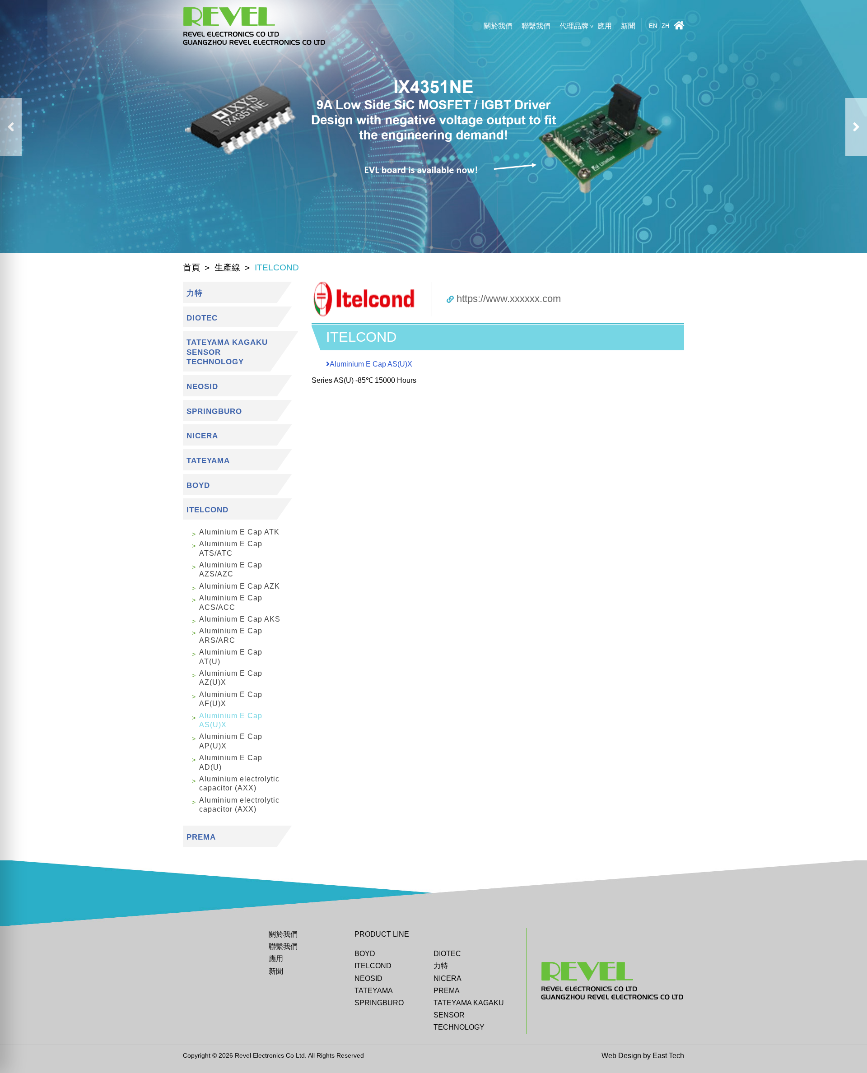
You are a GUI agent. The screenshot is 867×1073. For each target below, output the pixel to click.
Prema (447, 990)
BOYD (364, 953)
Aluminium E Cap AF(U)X (230, 699)
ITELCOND (373, 966)
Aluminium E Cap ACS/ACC (230, 602)
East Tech (668, 1055)
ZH (665, 26)
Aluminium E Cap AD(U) (230, 762)
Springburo (379, 1003)
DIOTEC (447, 953)
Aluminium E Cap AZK (239, 586)
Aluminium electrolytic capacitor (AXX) (239, 783)
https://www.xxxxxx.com (509, 298)
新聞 (628, 26)
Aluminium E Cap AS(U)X (230, 720)
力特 (441, 966)
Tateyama (373, 990)
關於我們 (498, 26)
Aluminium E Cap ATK (239, 532)
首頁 (191, 267)
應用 (604, 26)
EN (653, 26)
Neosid (368, 978)
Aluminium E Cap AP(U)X (230, 741)
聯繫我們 (536, 26)
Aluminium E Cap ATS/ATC (230, 548)
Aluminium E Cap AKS (239, 619)
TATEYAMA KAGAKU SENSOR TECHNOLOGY (469, 1015)
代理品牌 (573, 26)
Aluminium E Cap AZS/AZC (230, 569)
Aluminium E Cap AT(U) (230, 656)
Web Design (621, 1055)
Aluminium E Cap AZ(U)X (230, 677)
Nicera (447, 978)
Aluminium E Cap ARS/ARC (230, 635)
